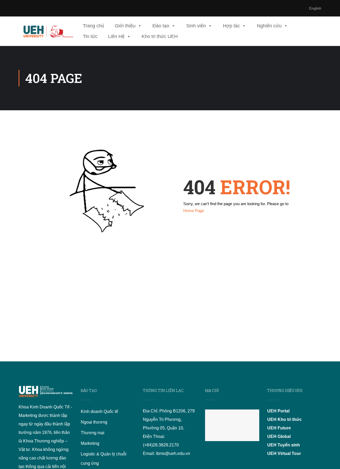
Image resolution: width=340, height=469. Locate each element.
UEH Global (279, 436)
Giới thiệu (125, 25)
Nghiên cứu (269, 25)
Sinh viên (196, 25)
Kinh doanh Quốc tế (99, 411)
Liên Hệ (116, 36)
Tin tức (90, 36)
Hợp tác (231, 25)
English (315, 8)
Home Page (193, 210)
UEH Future (279, 428)
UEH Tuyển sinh (283, 445)
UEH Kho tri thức (284, 419)
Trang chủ (93, 25)
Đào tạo (160, 25)
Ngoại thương (94, 422)
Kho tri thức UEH (160, 36)
